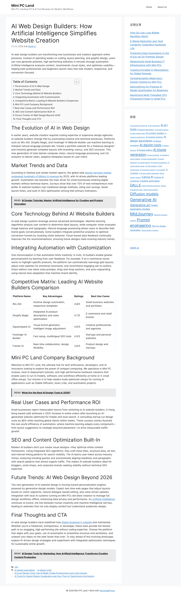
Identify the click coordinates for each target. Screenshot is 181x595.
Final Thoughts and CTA (28, 119)
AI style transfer (151, 166)
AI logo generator (153, 155)
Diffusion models (144, 194)
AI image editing (144, 150)
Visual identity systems (149, 230)
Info (16, 567)
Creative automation (150, 181)
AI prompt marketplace (159, 163)
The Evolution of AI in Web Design (32, 86)
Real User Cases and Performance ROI (35, 108)
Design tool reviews (151, 190)
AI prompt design (144, 163)
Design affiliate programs (151, 186)
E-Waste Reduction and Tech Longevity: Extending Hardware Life (148, 45)
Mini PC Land (22, 5)
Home (149, 7)
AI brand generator (145, 129)
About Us (162, 7)
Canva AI (147, 177)
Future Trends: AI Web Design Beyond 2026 (37, 115)
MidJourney (141, 213)
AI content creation (155, 133)
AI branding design (161, 130)
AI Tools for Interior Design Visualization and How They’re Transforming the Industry (54, 576)
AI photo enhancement (149, 159)
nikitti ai (134, 247)
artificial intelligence (103, 499)
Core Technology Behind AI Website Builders (38, 93)
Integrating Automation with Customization (37, 97)
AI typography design (148, 170)
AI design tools (44, 570)
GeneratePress (107, 590)
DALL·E (135, 185)
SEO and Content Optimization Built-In (35, 111)
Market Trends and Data (27, 89)
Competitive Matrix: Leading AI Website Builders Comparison (46, 100)
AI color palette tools (137, 133)
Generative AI (143, 199)
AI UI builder (160, 170)
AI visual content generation (149, 173)
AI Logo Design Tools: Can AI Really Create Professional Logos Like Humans (51, 573)
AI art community (154, 126)
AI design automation (25, 570)
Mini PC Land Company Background (33, 104)
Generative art (140, 205)
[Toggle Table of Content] (75, 82)
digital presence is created (77, 522)
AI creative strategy (154, 137)
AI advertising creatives (138, 126)
